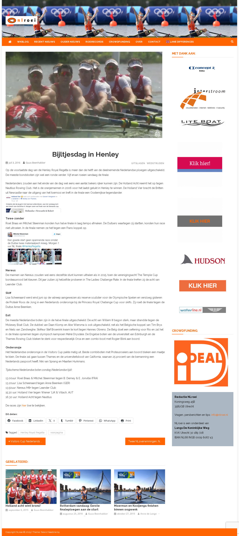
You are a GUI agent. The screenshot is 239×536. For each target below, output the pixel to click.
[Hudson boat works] (202, 258)
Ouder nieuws (70, 41)
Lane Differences (181, 41)
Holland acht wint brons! (23, 505)
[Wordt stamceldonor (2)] (199, 164)
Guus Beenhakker (35, 162)
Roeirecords (94, 41)
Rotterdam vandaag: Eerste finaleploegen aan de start (80, 507)
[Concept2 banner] (202, 68)
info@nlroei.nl (219, 414)
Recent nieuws (44, 41)
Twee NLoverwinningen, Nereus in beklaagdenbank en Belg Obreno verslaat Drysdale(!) (146, 441)
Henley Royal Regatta (32, 432)
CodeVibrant (66, 532)
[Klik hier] (199, 219)
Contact (154, 41)
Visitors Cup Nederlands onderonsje (28, 441)
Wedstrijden (155, 163)
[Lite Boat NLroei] (202, 122)
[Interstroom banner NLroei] (202, 98)
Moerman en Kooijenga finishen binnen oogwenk (136, 507)
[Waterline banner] (202, 309)
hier (24, 405)
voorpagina (56, 432)
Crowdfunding (119, 41)
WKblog (23, 41)
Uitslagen (138, 163)
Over (139, 41)
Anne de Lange (148, 513)
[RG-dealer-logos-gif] (202, 285)
